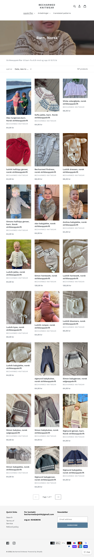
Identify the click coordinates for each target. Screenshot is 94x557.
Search (9, 517)
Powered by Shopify (35, 552)
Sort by (9, 69)
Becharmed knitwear (47, 6)
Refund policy (12, 527)
